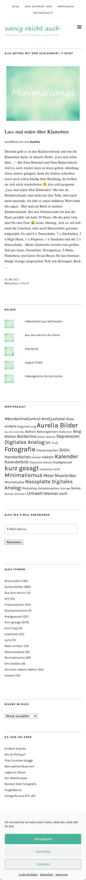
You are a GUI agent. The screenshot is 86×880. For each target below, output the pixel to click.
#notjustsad (53, 418)
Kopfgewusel (62, 462)
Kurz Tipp (11, 628)
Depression (68, 436)
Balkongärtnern (47, 431)
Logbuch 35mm (15, 772)
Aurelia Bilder (57, 425)
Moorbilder (65, 475)
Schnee (65, 488)
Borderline (26, 436)
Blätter (10, 436)
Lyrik (8, 640)
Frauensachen (47, 450)
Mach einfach (14, 646)
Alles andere (13, 581)
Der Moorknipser (16, 778)
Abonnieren (13, 542)
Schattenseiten (48, 488)
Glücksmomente (16, 610)
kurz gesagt (22, 468)
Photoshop (29, 488)
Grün (64, 450)
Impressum (61, 874)
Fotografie (20, 449)
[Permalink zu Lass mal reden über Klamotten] (43, 121)
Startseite (32, 348)
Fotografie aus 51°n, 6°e (20, 796)
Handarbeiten (18, 456)
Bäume (51, 436)
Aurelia (35, 141)
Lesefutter (46, 469)
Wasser (51, 493)
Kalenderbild (16, 462)
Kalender (66, 456)
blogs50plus (13, 790)
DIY (48, 442)
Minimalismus (12, 283)
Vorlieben (43, 864)
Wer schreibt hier (38, 6)
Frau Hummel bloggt (19, 760)
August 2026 (33, 362)
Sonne (76, 488)
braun (41, 436)
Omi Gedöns (13, 663)
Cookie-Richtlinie (28, 874)
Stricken (20, 494)
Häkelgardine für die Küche (43, 376)
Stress (9, 494)
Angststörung (26, 426)
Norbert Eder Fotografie (20, 784)
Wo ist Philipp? (15, 754)
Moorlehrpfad (14, 482)
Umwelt (25, 283)
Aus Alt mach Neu (14, 431)
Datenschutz (46, 874)
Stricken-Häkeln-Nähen (21, 669)
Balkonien (65, 431)
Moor (48, 475)
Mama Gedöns (14, 652)
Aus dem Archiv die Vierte (42, 335)
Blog (15, 6)
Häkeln (48, 457)
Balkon (30, 432)
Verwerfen (43, 851)
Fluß (55, 443)
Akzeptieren (43, 839)
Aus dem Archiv (15, 592)
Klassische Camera (40, 462)
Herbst (36, 457)
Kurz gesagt (13, 622)
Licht (56, 469)
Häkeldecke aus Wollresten (44, 321)
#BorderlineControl (23, 418)
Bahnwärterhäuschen (19, 766)
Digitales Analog (24, 442)
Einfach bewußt (15, 748)
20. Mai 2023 (12, 279)
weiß (63, 493)
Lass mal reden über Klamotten (37, 131)
